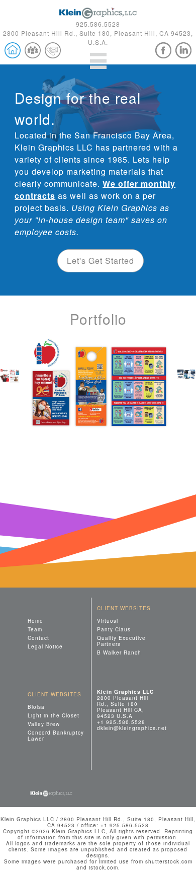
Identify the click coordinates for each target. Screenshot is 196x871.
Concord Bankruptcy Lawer (56, 735)
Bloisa (36, 706)
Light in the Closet (53, 715)
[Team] (33, 50)
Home (35, 620)
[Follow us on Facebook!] (163, 50)
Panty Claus (114, 629)
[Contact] (53, 50)
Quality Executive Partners (121, 640)
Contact (38, 637)
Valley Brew (44, 723)
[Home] (13, 50)
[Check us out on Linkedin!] (183, 50)
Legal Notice (45, 646)
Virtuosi (107, 620)
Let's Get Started (100, 260)
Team (35, 629)
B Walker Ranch (119, 652)
